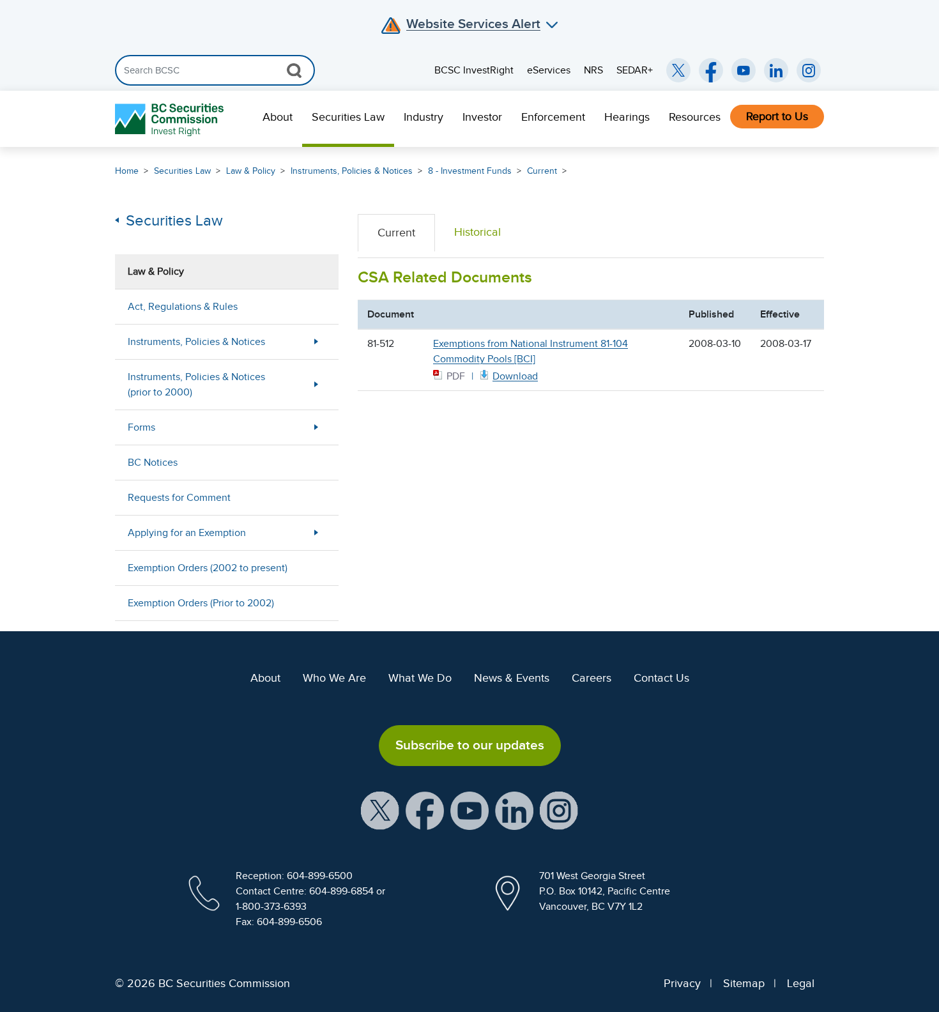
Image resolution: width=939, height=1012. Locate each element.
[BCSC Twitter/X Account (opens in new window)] (678, 70)
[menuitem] (277, 119)
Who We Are (334, 677)
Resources (695, 117)
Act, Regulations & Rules (183, 306)
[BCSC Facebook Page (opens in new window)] (711, 70)
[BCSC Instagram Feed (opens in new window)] (809, 70)
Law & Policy (250, 171)
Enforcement (553, 117)
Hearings (627, 117)
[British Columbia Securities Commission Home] (171, 119)
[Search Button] (294, 70)
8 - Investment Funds (470, 171)
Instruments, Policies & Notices (352, 171)
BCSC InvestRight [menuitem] (474, 70)
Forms (141, 427)
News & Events (511, 677)
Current (542, 171)
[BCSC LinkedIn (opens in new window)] (776, 70)
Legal (800, 983)
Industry (423, 117)
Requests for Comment (179, 497)
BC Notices (153, 462)
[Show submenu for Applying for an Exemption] (316, 532)
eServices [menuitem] (548, 70)
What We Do (420, 677)
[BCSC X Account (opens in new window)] (380, 809)
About (278, 117)
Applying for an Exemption (187, 533)
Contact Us (661, 677)
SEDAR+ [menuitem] (634, 70)
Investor (482, 117)
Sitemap (744, 983)
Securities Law (348, 117)
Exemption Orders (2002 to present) (207, 568)
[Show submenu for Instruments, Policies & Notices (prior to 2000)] (316, 384)
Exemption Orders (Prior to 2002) (201, 603)
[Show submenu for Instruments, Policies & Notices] (316, 341)
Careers (591, 677)
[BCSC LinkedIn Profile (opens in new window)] (514, 809)
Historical (477, 232)
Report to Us (777, 116)
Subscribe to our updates (469, 745)
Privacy (682, 983)
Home (127, 171)
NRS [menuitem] (593, 70)
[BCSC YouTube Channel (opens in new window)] (743, 70)
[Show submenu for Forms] (316, 427)
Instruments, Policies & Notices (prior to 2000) (196, 384)
